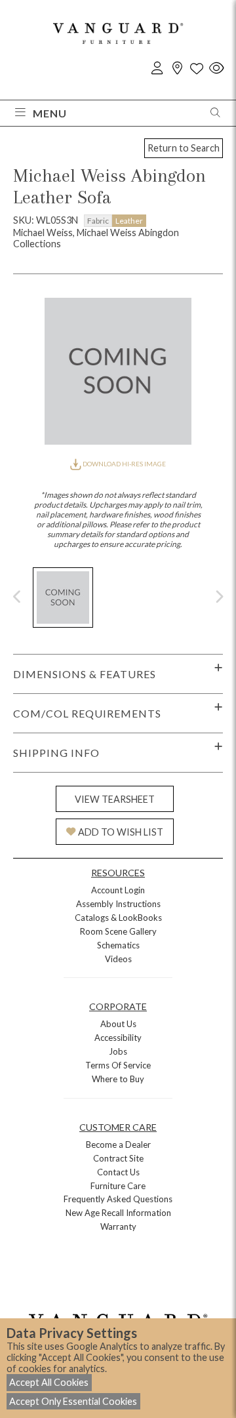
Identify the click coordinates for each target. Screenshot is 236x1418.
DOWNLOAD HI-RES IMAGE (123, 464)
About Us (118, 1024)
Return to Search (184, 147)
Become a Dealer (118, 1144)
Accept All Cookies (48, 1382)
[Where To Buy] (177, 68)
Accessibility (118, 1037)
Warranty (118, 1226)
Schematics (118, 945)
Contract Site (118, 1158)
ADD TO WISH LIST (120, 832)
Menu (50, 113)
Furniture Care (118, 1186)
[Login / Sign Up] (157, 68)
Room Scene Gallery (118, 931)
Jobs (118, 1051)
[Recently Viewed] (216, 68)
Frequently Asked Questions (118, 1199)
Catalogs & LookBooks (118, 917)
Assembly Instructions (118, 904)
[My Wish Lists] (196, 68)
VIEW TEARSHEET (115, 799)
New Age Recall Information (118, 1212)
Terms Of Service (118, 1065)
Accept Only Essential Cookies (73, 1401)
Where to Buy (118, 1079)
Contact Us (118, 1172)
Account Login (118, 890)
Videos (118, 959)
